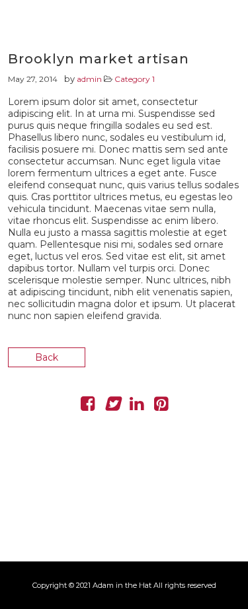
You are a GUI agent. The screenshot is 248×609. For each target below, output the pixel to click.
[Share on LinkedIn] (136, 406)
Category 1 (134, 79)
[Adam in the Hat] (214, 36)
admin (89, 79)
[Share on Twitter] (112, 406)
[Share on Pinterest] (161, 406)
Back (46, 357)
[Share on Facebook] (87, 406)
